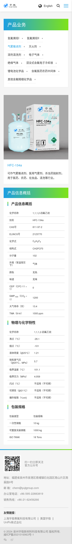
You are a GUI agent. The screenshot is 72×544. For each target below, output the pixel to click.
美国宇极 (45, 518)
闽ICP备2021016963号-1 (19, 534)
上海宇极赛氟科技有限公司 (20, 518)
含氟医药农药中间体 (43, 71)
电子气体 (34, 54)
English (48, 6)
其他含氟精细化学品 (20, 79)
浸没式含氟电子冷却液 (39, 62)
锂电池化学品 (16, 71)
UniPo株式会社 (13, 522)
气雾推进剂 (14, 46)
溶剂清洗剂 (14, 54)
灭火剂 (33, 46)
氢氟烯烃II (33, 38)
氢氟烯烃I (13, 38)
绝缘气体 (13, 62)
